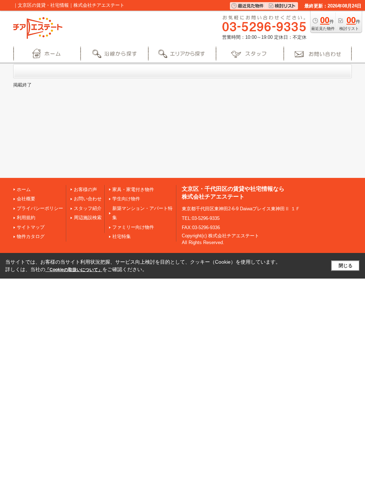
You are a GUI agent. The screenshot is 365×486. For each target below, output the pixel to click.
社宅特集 (121, 236)
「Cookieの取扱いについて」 (73, 269)
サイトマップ (31, 227)
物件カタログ (31, 236)
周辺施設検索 (88, 217)
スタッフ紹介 (88, 208)
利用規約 (26, 217)
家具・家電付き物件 (133, 189)
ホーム (24, 189)
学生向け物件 (126, 198)
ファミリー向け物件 (133, 227)
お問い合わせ (88, 198)
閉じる (346, 265)
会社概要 (26, 198)
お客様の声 (85, 189)
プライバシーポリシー (40, 208)
